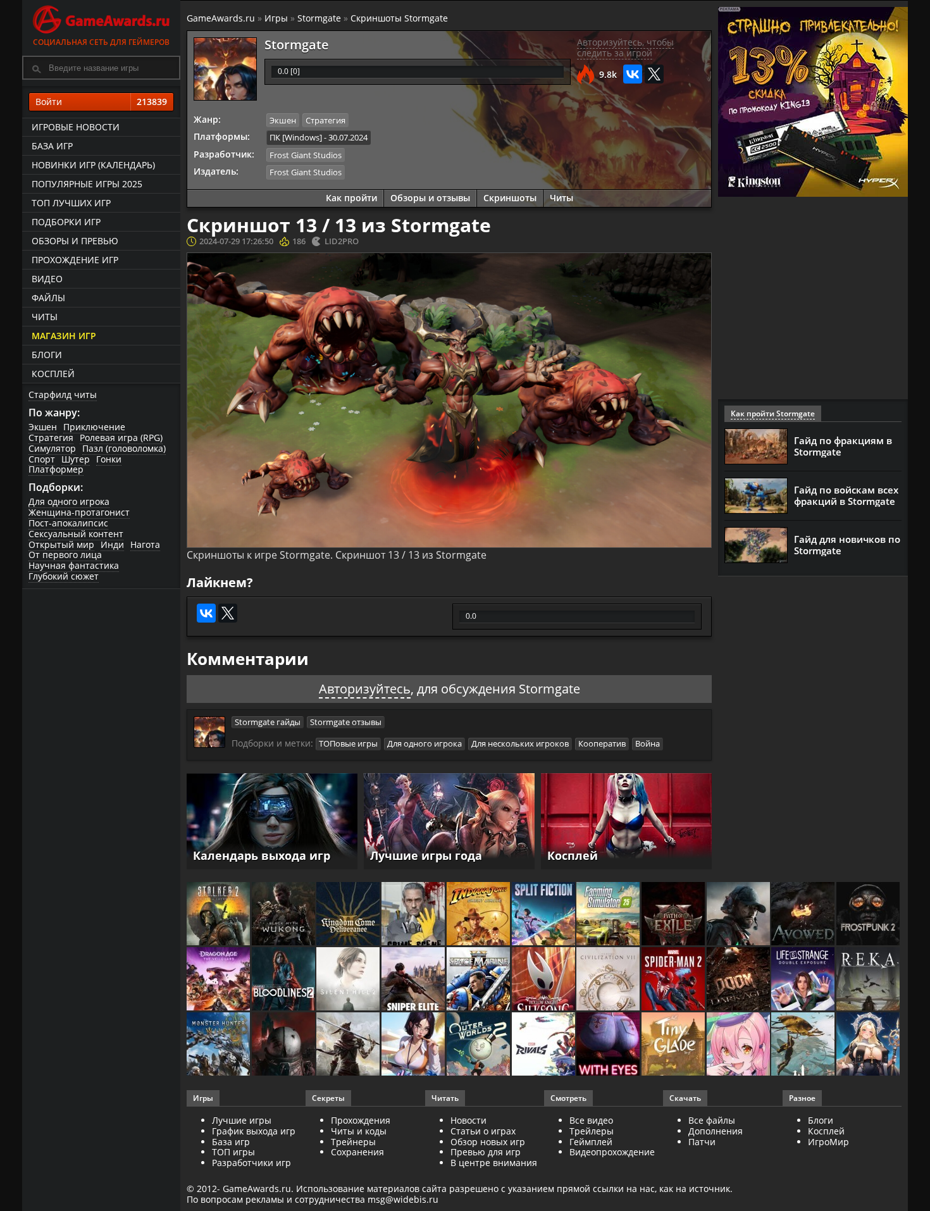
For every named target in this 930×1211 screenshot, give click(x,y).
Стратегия (50, 438)
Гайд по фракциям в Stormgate (843, 446)
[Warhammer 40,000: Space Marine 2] (479, 979)
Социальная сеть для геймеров (101, 42)
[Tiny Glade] (674, 1044)
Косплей (53, 374)
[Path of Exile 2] (674, 914)
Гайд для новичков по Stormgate (847, 545)
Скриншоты (509, 198)
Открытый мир (61, 544)
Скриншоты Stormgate (399, 18)
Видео (47, 279)
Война (647, 743)
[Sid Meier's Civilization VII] (609, 979)
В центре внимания (493, 1163)
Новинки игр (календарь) (93, 165)
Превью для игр (485, 1152)
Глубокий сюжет (63, 576)
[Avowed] (803, 914)
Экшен (42, 427)
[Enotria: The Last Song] (348, 1044)
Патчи (702, 1142)
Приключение (94, 427)
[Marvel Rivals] (544, 1044)
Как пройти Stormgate (773, 413)
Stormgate (319, 18)
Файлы (48, 298)
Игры (276, 18)
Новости (468, 1120)
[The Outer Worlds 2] (479, 1044)
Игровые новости (76, 127)
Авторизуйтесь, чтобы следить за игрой (625, 47)
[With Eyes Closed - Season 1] (609, 1044)
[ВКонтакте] (632, 74)
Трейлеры (591, 1131)
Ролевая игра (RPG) (121, 438)
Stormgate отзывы (345, 722)
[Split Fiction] (544, 914)
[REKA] (869, 979)
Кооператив (602, 743)
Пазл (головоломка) (124, 448)
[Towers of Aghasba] (803, 1044)
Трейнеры (353, 1142)
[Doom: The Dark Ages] (739, 979)
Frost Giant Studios (306, 155)
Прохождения (360, 1120)
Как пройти (351, 198)
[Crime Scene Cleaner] (414, 914)
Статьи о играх (483, 1131)
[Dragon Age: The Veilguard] (219, 979)
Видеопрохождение (612, 1152)
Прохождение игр (75, 260)
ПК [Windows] (296, 137)
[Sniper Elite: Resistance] (414, 979)
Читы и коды (359, 1131)
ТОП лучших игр (71, 203)
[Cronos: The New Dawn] (284, 1044)
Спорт (41, 459)
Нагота (145, 544)
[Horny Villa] (414, 1044)
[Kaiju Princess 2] (739, 1044)
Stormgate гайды (268, 722)
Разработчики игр (251, 1163)
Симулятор (52, 448)
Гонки (108, 459)
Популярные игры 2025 (87, 184)
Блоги (47, 355)
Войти (101, 102)
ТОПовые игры (348, 743)
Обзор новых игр (487, 1142)
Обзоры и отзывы (430, 198)
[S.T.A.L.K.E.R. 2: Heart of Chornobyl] (219, 914)
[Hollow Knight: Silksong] (544, 979)
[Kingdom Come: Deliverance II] (348, 914)
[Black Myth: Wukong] (284, 914)
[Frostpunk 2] (869, 914)
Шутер (75, 459)
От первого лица (65, 555)
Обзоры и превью (75, 241)
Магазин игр (64, 336)
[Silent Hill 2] (348, 979)
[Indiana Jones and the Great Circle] (479, 914)
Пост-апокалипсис (68, 523)
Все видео (591, 1120)
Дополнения (715, 1131)
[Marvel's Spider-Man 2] (674, 979)
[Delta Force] (739, 914)
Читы (45, 317)
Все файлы (711, 1120)
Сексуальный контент (75, 534)
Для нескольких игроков (520, 743)
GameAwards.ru (221, 18)
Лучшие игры (241, 1120)
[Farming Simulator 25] (609, 914)
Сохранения (357, 1152)
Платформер (56, 469)
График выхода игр (253, 1131)
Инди (112, 544)
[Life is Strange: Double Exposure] (803, 979)
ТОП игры (233, 1152)
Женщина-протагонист (79, 512)
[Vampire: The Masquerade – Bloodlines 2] (284, 979)
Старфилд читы (62, 394)
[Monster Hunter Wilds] (219, 1044)
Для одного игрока (68, 501)
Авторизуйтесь (365, 688)
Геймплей (590, 1142)
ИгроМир (828, 1142)
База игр (52, 146)
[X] (654, 74)
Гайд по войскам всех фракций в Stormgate (846, 495)
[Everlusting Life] (869, 1044)
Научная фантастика (73, 565)
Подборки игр (66, 222)
